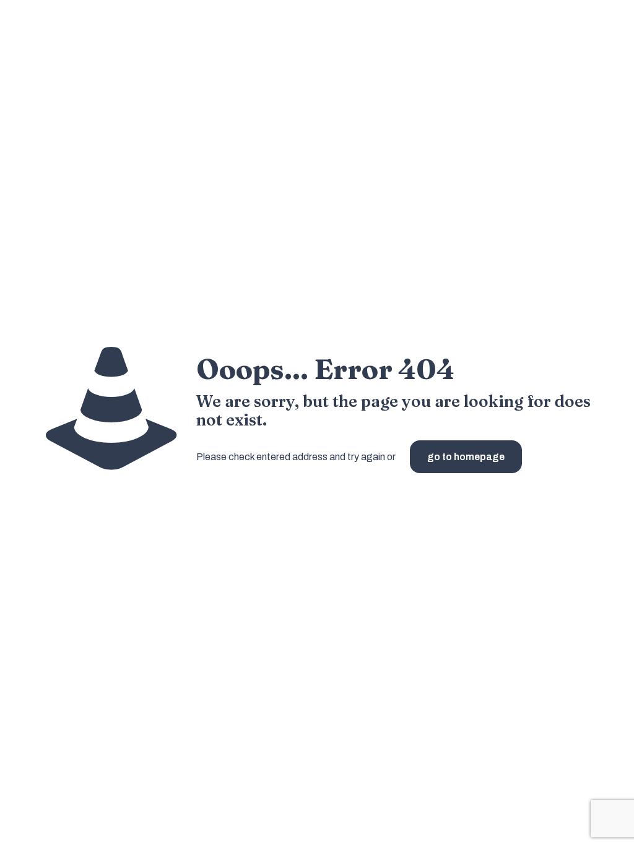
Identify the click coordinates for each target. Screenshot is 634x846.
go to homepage (466, 456)
